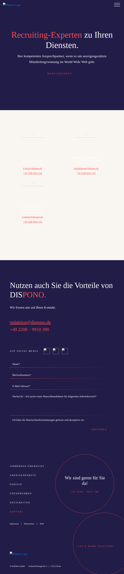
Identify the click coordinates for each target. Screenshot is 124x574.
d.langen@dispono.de (32, 217)
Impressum (14, 524)
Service (16, 484)
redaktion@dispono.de (30, 322)
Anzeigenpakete (23, 475)
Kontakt (17, 512)
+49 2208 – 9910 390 (29, 329)
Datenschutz (29, 524)
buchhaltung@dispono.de (86, 168)
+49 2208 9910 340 (32, 173)
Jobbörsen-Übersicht (27, 466)
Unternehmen (21, 493)
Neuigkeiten (20, 502)
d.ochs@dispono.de (32, 168)
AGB (42, 524)
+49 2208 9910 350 (32, 222)
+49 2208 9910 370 (86, 173)
